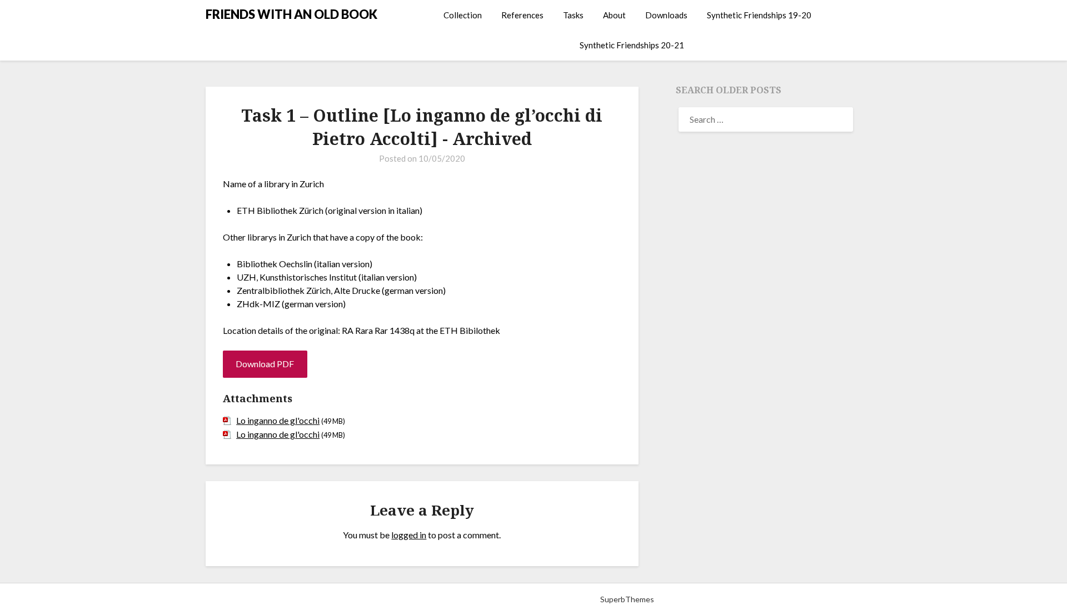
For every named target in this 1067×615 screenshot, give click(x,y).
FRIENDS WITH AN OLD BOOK (291, 14)
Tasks (573, 15)
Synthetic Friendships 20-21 (632, 45)
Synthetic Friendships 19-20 (759, 15)
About (614, 15)
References (522, 15)
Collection (462, 15)
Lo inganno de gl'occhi (278, 420)
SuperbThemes (627, 599)
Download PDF (265, 363)
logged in (408, 534)
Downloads (666, 15)
